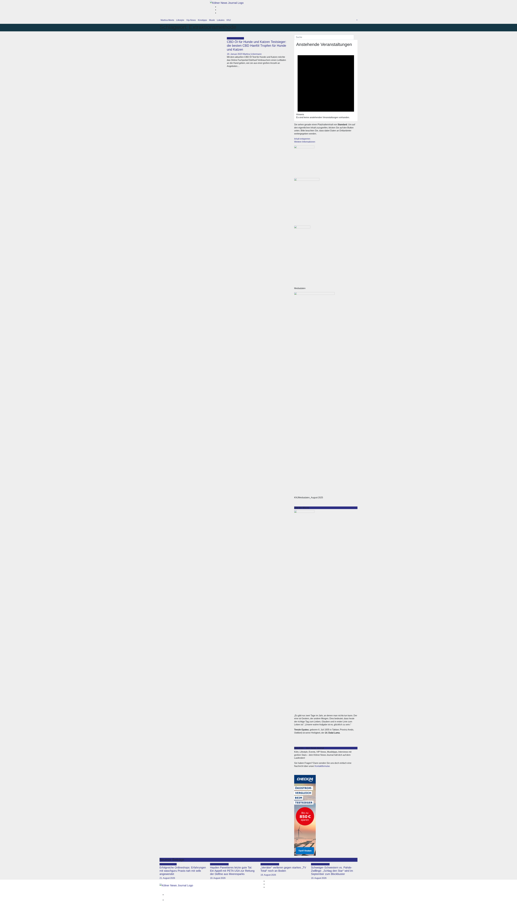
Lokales (220, 20)
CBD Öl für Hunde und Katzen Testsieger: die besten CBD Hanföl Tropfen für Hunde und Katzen (256, 45)
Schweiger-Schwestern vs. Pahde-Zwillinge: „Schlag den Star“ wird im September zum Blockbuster (332, 870)
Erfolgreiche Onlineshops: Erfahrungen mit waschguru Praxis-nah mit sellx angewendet (183, 870)
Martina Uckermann (252, 54)
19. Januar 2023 (235, 54)
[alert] (325, 83)
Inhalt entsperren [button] (302, 139)
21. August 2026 (167, 878)
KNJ (229, 20)
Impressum (350, 894)
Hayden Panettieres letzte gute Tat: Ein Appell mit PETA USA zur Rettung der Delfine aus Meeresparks (232, 870)
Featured (231, 38)
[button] (356, 20)
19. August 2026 (218, 878)
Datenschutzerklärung (344, 900)
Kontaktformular (322, 766)
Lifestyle (180, 20)
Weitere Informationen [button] (304, 142)
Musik (212, 20)
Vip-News (191, 20)
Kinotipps (202, 20)
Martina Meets (167, 20)
